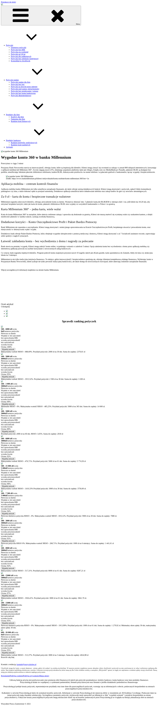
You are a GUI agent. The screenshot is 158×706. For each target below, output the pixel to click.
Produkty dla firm (13, 115)
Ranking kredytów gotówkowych (24, 143)
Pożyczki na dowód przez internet (24, 87)
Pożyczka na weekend (19, 52)
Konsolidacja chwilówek (20, 61)
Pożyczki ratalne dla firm (20, 82)
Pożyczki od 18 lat (18, 54)
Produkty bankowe (13, 140)
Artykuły (9, 147)
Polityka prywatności (31, 676)
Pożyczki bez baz (17, 84)
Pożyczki (9, 45)
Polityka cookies (16, 676)
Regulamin (5, 676)
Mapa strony (44, 676)
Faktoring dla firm (18, 119)
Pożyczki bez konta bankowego (23, 93)
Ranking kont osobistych (20, 145)
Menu (78, 24)
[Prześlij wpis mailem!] (7, 316)
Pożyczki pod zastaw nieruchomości (25, 89)
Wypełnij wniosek (8, 349)
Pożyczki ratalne (12, 80)
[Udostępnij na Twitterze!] (7, 313)
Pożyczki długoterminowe (21, 96)
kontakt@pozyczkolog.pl (26, 664)
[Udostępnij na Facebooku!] (7, 311)
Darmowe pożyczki (18, 47)
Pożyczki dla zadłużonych (21, 56)
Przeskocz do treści (8, 2)
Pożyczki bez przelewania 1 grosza (24, 91)
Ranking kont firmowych (20, 121)
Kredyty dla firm (17, 117)
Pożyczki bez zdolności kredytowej (24, 59)
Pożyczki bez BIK (18, 50)
